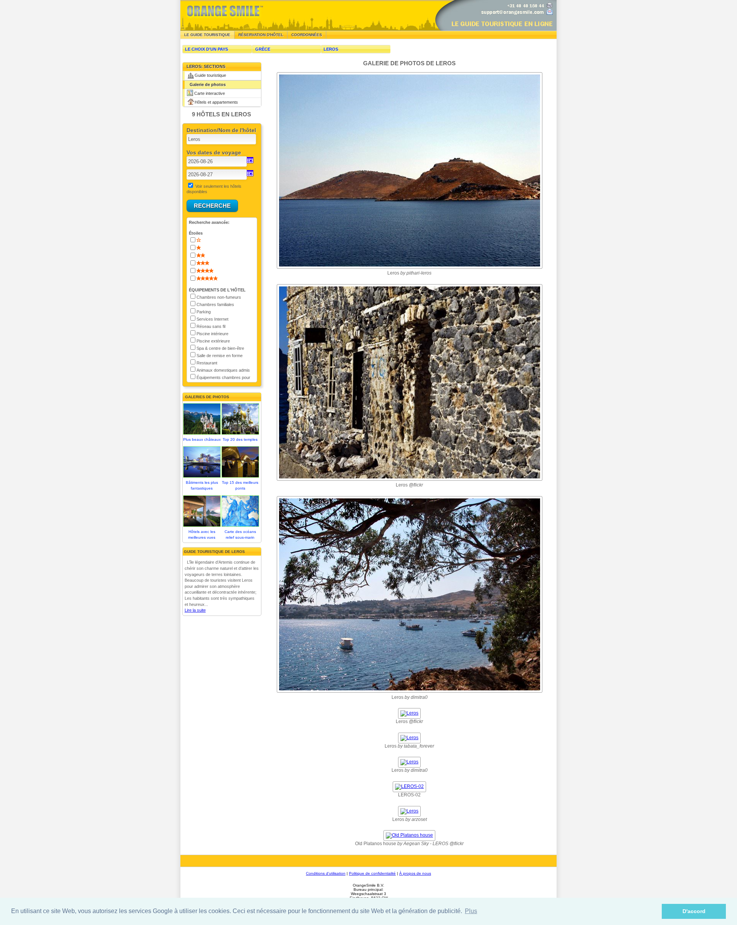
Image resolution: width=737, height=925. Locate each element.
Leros (331, 49)
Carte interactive (209, 93)
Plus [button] (471, 911)
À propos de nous (415, 873)
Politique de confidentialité (372, 873)
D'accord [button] (694, 911)
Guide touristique (210, 75)
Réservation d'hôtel (260, 35)
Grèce (262, 49)
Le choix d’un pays (206, 49)
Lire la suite (195, 610)
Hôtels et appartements (216, 102)
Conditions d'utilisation (325, 873)
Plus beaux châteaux (202, 439)
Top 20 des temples (240, 439)
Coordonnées (306, 35)
